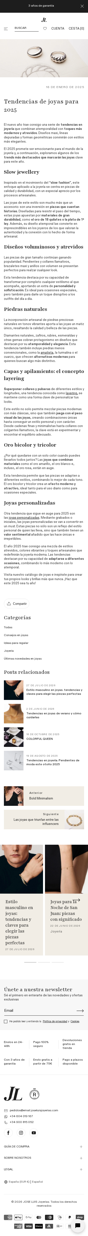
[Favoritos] (45, 28)
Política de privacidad (55, 1021)
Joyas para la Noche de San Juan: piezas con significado (66, 910)
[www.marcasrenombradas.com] (34, 1094)
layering (71, 393)
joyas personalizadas (24, 517)
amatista (47, 352)
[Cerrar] (82, 6)
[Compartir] (16, 603)
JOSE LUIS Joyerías (36, 1202)
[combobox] (17, 1182)
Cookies (75, 1021)
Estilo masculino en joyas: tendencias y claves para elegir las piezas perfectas (19, 922)
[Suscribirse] (80, 1011)
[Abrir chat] (78, 1226)
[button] (6, 28)
